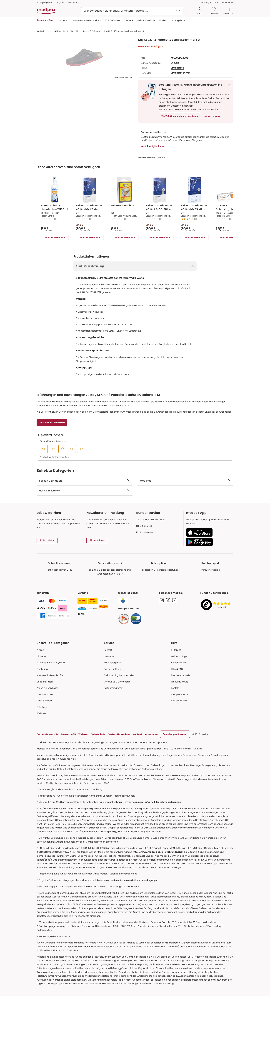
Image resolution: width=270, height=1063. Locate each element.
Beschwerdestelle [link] (180, 675)
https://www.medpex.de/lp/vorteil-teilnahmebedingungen (149, 802)
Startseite (41, 31)
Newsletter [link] (109, 656)
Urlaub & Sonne (45, 694)
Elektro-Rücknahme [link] (119, 734)
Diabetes (41, 656)
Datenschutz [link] (98, 734)
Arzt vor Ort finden (212, 116)
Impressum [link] (151, 734)
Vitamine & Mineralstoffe (50, 675)
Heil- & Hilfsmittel (57, 31)
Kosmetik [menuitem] (128, 20)
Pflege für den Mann (47, 688)
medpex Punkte (179, 694)
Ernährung (42, 669)
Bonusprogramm (113, 662)
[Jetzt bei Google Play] (208, 542)
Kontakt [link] (175, 688)
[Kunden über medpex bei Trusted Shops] (216, 605)
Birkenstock (177, 68)
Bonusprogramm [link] (44, 2)
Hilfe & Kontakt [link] (144, 526)
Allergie (40, 650)
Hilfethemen (227, 2)
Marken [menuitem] (163, 20)
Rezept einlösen (112, 669)
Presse (65, 734)
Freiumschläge (179, 656)
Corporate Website (47, 734)
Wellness (41, 713)
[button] (180, 116)
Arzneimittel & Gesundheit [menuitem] (87, 20)
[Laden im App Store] (208, 532)
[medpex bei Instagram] (167, 600)
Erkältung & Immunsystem (51, 662)
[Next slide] (228, 210)
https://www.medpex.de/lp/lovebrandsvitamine (160, 852)
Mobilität (74, 31)
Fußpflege (42, 707)
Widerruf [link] (83, 734)
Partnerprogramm (113, 688)
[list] (84, 57)
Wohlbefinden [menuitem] (112, 20)
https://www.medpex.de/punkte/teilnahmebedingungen (126, 880)
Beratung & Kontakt (210, 2)
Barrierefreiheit (179, 700)
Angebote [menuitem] (180, 20)
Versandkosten (179, 662)
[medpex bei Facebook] (161, 600)
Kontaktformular (145, 532)
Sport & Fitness (44, 700)
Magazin (60, 2)
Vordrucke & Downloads (117, 681)
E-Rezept (176, 650)
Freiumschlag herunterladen (119, 675)
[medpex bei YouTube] (174, 600)
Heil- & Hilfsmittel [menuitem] (146, 20)
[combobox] (132, 11)
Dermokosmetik (45, 681)
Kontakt (108, 650)
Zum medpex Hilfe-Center (150, 519)
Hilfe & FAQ (177, 669)
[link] (123, 618)
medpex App (73, 2)
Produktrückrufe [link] (179, 681)
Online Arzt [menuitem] (63, 20)
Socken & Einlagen (91, 31)
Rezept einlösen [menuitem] (45, 20)
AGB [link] (73, 734)
